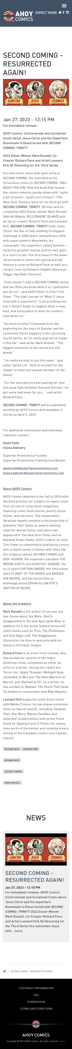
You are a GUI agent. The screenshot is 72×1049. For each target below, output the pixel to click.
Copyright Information (36, 988)
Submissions (36, 1001)
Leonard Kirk (30, 749)
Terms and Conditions (36, 1008)
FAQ (36, 995)
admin (62, 1041)
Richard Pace (12, 749)
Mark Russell (12, 782)
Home (4, 971)
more (18, 931)
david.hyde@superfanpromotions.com (30, 468)
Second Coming (13, 771)
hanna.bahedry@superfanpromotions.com (33, 473)
